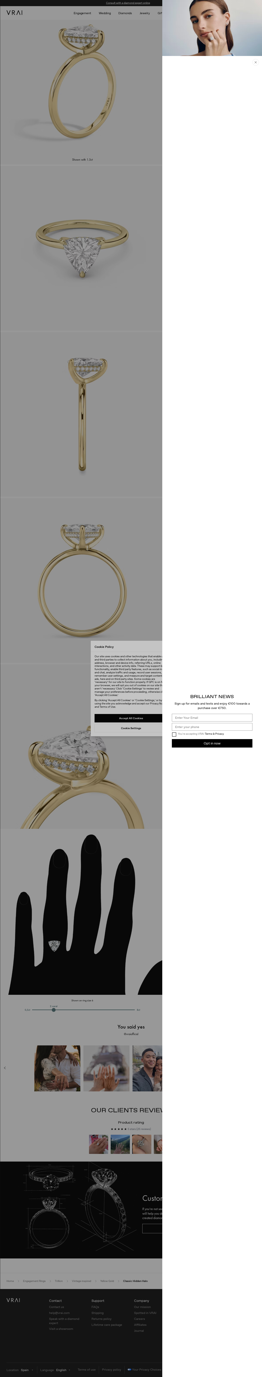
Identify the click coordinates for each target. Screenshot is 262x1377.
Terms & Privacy (214, 734)
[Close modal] (131, 688)
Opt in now (212, 743)
